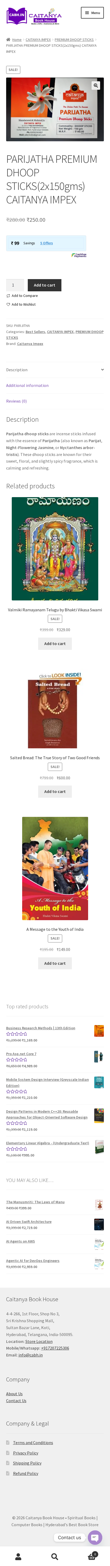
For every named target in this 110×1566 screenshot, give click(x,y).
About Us (14, 1393)
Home (17, 39)
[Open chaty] (95, 1538)
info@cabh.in (30, 1355)
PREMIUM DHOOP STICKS (74, 39)
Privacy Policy (25, 1453)
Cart (84, 1552)
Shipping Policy (27, 1463)
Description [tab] (17, 369)
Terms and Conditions (33, 1442)
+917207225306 (55, 1348)
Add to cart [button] (55, 643)
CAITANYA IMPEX (38, 39)
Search (55, 1557)
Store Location (39, 1341)
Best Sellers (35, 331)
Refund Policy (25, 1473)
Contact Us (16, 1400)
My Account (18, 1557)
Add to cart (44, 285)
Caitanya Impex (30, 343)
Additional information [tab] (27, 385)
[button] (96, 85)
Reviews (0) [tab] (16, 401)
